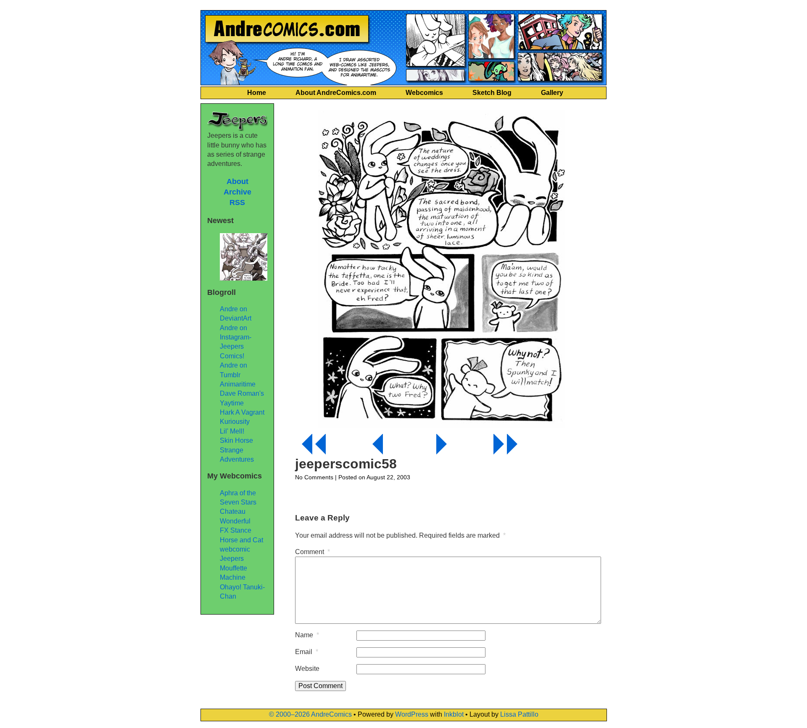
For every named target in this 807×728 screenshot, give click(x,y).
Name (307, 635)
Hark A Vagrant (242, 412)
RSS (237, 202)
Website (307, 668)
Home (256, 92)
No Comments (314, 477)
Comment (312, 551)
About (237, 181)
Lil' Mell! (232, 431)
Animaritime (238, 384)
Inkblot (454, 714)
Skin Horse (236, 440)
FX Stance (235, 530)
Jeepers (232, 558)
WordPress (411, 714)
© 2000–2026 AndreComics (310, 714)
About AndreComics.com (335, 92)
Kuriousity (235, 421)
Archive (237, 192)
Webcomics (424, 92)
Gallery (552, 92)
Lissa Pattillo (519, 714)
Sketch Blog (492, 92)
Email (306, 651)
